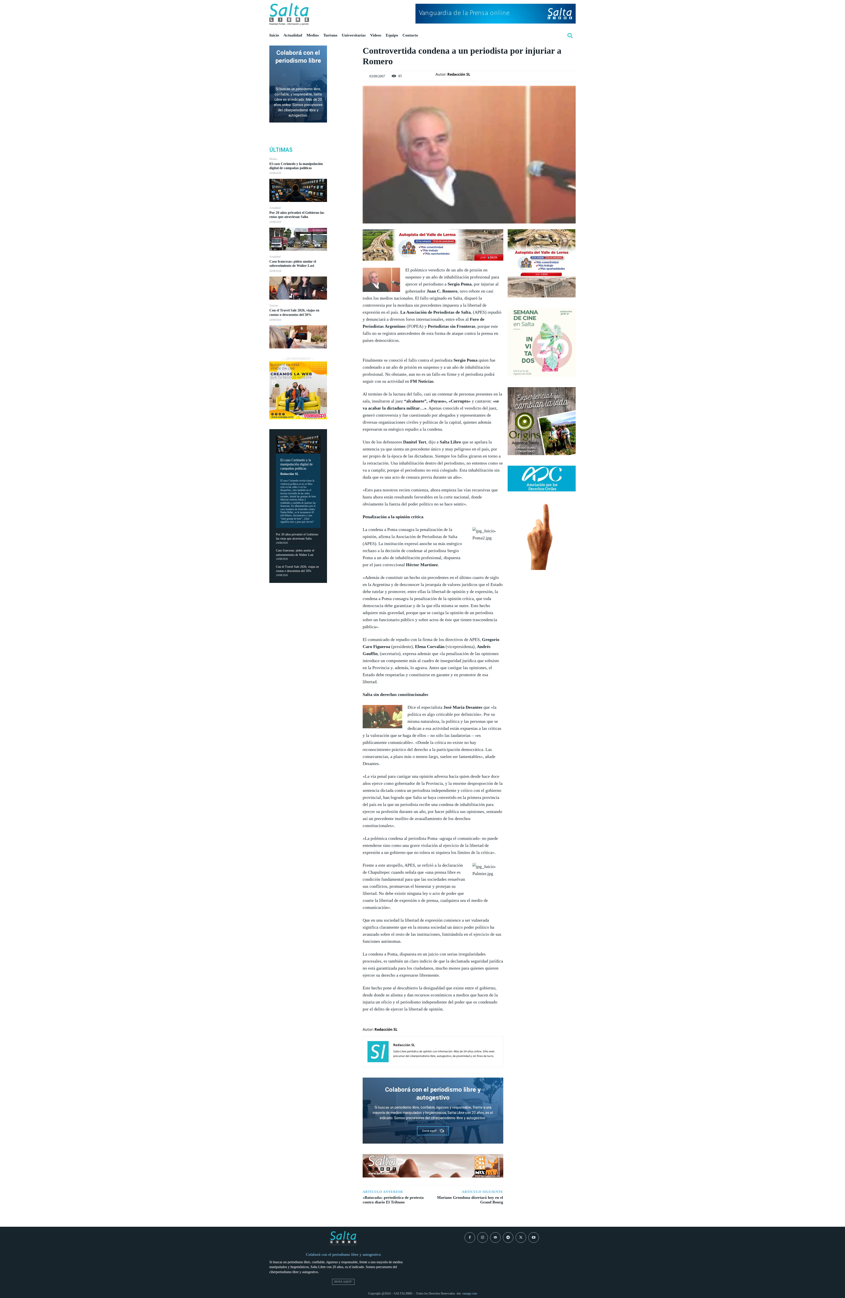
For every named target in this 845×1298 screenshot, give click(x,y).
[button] (570, 35)
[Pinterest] (344, 70)
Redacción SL (289, 474)
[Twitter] (344, 60)
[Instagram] (482, 1237)
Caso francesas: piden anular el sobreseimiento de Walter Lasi (292, 263)
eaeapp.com (470, 1293)
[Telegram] (508, 1237)
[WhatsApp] (344, 81)
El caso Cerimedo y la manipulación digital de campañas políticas (296, 166)
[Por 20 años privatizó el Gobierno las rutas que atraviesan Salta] (298, 239)
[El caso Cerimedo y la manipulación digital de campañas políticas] (298, 190)
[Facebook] (344, 50)
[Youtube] (533, 1237)
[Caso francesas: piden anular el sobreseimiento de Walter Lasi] (298, 288)
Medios (273, 159)
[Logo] (289, 14)
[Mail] (495, 1237)
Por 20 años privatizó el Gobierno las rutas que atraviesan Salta (296, 215)
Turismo (273, 305)
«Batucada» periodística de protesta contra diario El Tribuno (393, 1200)
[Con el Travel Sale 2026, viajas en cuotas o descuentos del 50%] (298, 336)
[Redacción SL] (378, 1051)
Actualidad (275, 207)
